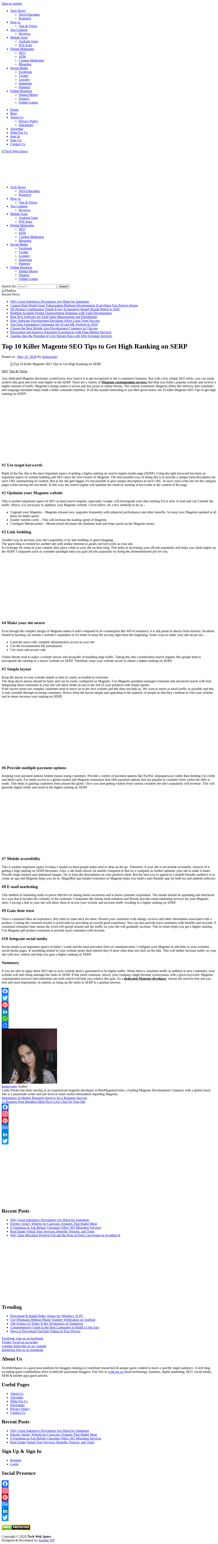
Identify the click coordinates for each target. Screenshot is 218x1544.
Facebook (25, 72)
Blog (13, 113)
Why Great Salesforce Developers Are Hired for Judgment (50, 301)
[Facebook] (109, 991)
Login (14, 1464)
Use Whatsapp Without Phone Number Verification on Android (52, 1320)
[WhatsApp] (109, 1018)
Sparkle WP (47, 1540)
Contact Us (17, 144)
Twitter (23, 75)
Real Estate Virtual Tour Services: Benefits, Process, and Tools (52, 1231)
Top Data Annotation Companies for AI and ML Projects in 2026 (54, 324)
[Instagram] (109, 1113)
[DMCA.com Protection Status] (16, 1529)
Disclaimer (26, 125)
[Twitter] (109, 998)
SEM (22, 56)
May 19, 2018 (26, 357)
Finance (24, 98)
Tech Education (29, 14)
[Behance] (109, 1127)
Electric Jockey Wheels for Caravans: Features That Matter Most (53, 1224)
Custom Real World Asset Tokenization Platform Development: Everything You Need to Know (74, 305)
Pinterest (24, 87)
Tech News (18, 11)
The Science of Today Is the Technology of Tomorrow (46, 1323)
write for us (115, 1372)
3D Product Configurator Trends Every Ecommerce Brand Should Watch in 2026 (65, 309)
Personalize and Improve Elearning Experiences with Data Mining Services (60, 332)
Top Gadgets (18, 30)
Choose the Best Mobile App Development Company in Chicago (54, 328)
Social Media (19, 68)
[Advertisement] (109, 167)
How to (15, 22)
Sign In (15, 136)
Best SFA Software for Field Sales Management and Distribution (53, 317)
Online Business (21, 91)
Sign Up (16, 140)
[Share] (109, 1025)
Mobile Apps (19, 37)
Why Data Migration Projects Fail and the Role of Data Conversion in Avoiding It (65, 1235)
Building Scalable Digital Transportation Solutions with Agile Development (61, 313)
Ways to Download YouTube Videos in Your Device (45, 1331)
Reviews (24, 33)
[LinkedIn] (109, 1011)
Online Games (28, 102)
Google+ (25, 79)
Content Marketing (31, 60)
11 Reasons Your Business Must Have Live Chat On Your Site (43, 1101)
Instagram (25, 83)
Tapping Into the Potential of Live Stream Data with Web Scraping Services (61, 336)
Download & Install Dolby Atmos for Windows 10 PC (46, 1316)
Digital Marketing (22, 49)
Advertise (16, 129)
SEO (22, 53)
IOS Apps (25, 45)
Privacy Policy (28, 121)
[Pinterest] (109, 1004)
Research (25, 18)
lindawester (49, 357)
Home (14, 109)
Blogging (25, 64)
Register (15, 1460)
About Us (16, 117)
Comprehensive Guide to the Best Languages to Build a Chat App (54, 1327)
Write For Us (19, 132)
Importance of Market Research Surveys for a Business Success (44, 1098)
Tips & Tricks (28, 26)
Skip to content (12, 3)
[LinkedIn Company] (109, 1134)
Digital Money (28, 95)
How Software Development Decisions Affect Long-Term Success (55, 320)
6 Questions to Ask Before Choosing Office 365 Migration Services (55, 1227)
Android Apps (28, 41)
